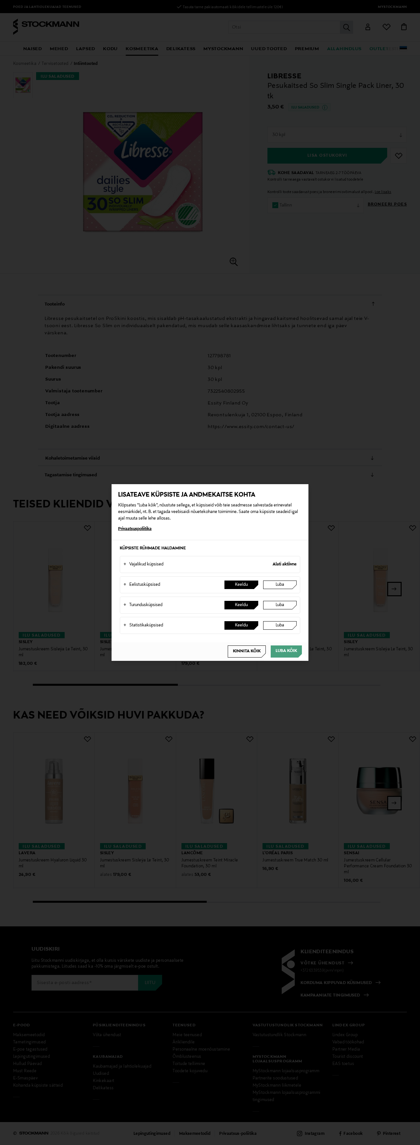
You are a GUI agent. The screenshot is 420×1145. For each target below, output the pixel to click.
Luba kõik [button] (286, 651)
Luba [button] (280, 584)
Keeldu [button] (241, 584)
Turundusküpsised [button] (142, 605)
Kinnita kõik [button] (247, 651)
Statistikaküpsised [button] (143, 625)
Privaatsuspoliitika (135, 529)
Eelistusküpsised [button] (141, 585)
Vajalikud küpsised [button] (143, 564)
